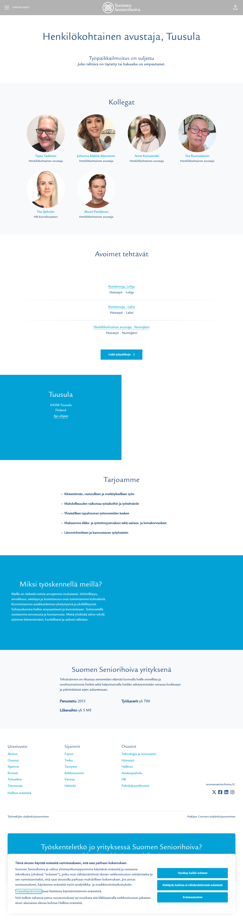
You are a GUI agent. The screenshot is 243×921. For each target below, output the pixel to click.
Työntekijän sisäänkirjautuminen (28, 816)
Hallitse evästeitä (19, 793)
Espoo (69, 754)
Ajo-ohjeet (61, 416)
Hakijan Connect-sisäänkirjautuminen (211, 816)
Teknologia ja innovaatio (139, 754)
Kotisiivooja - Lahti (121, 307)
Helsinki (70, 786)
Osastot (13, 760)
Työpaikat (15, 779)
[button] (235, 7)
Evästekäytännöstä (28, 891)
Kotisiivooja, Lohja (121, 287)
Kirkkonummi (74, 773)
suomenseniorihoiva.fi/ (220, 784)
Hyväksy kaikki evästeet (192, 873)
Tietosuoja (15, 786)
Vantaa (70, 779)
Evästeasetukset (192, 897)
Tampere (71, 767)
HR (124, 779)
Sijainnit (13, 767)
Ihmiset (13, 773)
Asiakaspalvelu (132, 773)
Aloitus (12, 754)
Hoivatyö (128, 760)
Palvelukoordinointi (135, 786)
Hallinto (127, 767)
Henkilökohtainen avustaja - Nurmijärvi (121, 327)
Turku (69, 760)
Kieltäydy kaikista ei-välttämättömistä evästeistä (192, 885)
